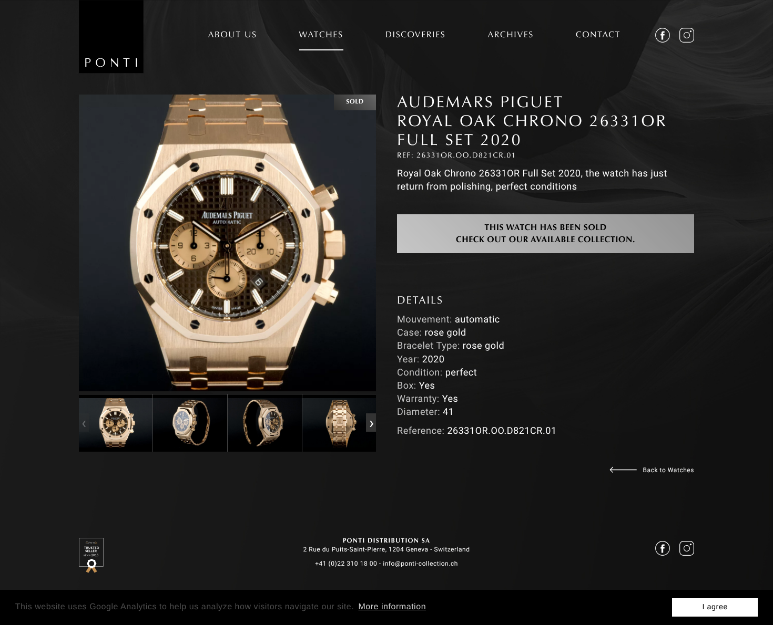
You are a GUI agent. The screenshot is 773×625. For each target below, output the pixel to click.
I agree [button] (715, 607)
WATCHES (321, 36)
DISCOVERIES (415, 36)
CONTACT (598, 36)
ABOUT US (232, 36)
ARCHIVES (510, 36)
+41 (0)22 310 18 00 (346, 563)
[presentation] (83, 423)
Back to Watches (668, 470)
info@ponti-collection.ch (420, 563)
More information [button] (392, 606)
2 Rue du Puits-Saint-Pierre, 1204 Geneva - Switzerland (386, 549)
